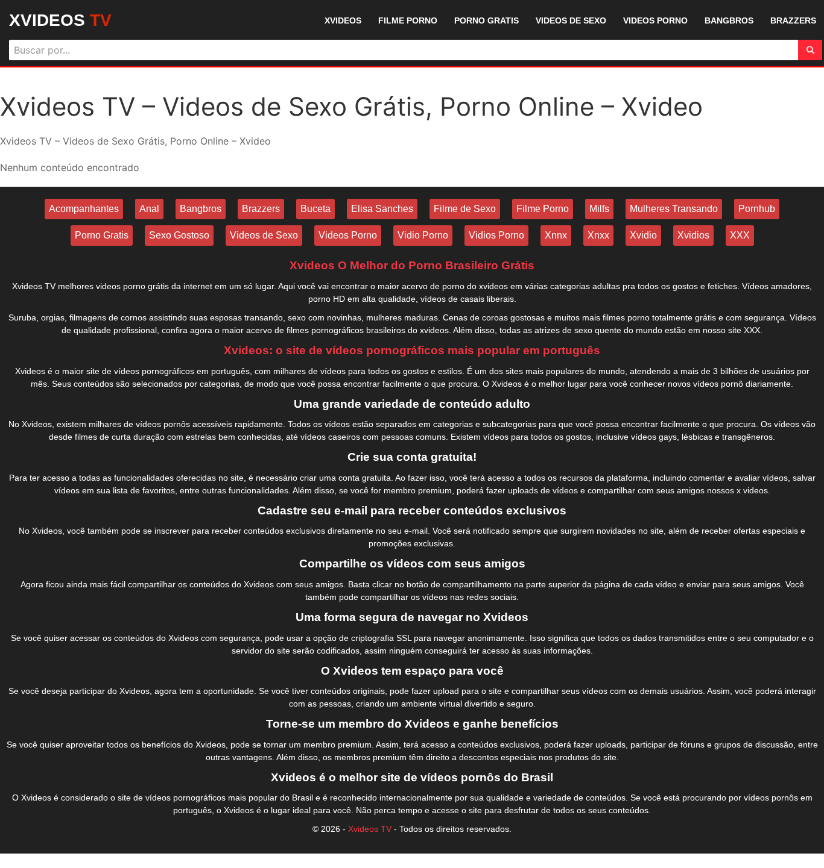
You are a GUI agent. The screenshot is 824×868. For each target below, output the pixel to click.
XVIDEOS (60, 20)
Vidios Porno (496, 235)
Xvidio (643, 235)
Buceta (315, 209)
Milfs (599, 209)
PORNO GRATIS (486, 20)
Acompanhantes (84, 209)
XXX (740, 235)
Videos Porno (348, 235)
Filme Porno (542, 209)
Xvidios (693, 235)
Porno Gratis (101, 235)
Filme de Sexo (465, 209)
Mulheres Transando (674, 209)
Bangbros (200, 209)
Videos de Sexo (264, 235)
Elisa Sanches (382, 209)
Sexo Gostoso (179, 235)
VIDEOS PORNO (655, 20)
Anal (149, 209)
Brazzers (261, 209)
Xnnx (556, 235)
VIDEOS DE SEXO (571, 20)
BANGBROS (729, 20)
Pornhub (756, 209)
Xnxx (598, 235)
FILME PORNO (407, 20)
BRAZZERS (793, 20)
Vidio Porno (423, 235)
